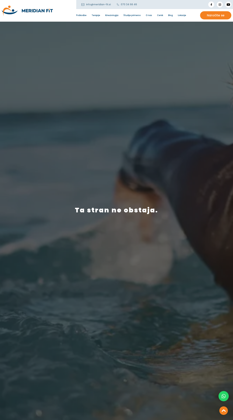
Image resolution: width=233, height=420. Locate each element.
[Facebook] (211, 4)
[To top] (223, 410)
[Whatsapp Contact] (224, 396)
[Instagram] (220, 4)
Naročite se (215, 15)
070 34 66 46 (129, 4)
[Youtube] (228, 4)
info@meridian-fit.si (98, 4)
